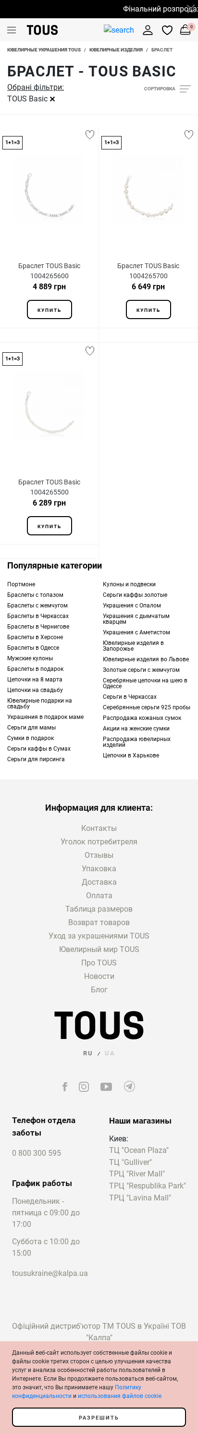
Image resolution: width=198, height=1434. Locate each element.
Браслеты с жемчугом (37, 605)
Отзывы (99, 855)
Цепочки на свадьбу (35, 690)
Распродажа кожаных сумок (142, 718)
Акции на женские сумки (136, 728)
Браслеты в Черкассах (38, 616)
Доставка (99, 882)
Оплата (99, 895)
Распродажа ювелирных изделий (137, 742)
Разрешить (99, 1418)
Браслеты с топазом (35, 595)
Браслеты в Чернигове (38, 627)
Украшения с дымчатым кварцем (136, 619)
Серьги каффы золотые (135, 595)
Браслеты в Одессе (33, 648)
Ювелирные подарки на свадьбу (39, 703)
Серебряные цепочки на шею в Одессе (145, 683)
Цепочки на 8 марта (34, 679)
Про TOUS (99, 962)
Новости (99, 976)
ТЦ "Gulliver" (130, 1163)
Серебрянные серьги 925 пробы (146, 707)
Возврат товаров (99, 922)
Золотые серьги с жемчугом (141, 670)
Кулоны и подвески (129, 584)
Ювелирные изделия (116, 49)
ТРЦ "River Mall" (137, 1174)
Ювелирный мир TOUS (99, 949)
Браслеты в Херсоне (35, 637)
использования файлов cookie (119, 1396)
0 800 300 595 (36, 1153)
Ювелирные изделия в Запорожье (133, 646)
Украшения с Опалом (132, 605)
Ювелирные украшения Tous (44, 49)
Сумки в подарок (30, 738)
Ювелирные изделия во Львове (146, 659)
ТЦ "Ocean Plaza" (139, 1151)
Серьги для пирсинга (36, 759)
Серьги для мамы (31, 727)
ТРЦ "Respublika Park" (147, 1186)
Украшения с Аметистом (136, 632)
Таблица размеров (99, 909)
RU (88, 1053)
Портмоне (21, 584)
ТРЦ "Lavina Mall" (140, 1198)
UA (110, 1053)
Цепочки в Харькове (131, 755)
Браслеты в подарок (35, 669)
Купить (49, 310)
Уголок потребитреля (99, 841)
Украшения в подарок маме (45, 717)
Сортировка (159, 88)
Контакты (99, 828)
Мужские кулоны (30, 658)
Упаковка (99, 868)
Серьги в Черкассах (130, 697)
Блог (99, 989)
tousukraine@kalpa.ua (50, 1273)
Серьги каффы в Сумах (39, 749)
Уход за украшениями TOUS (99, 935)
